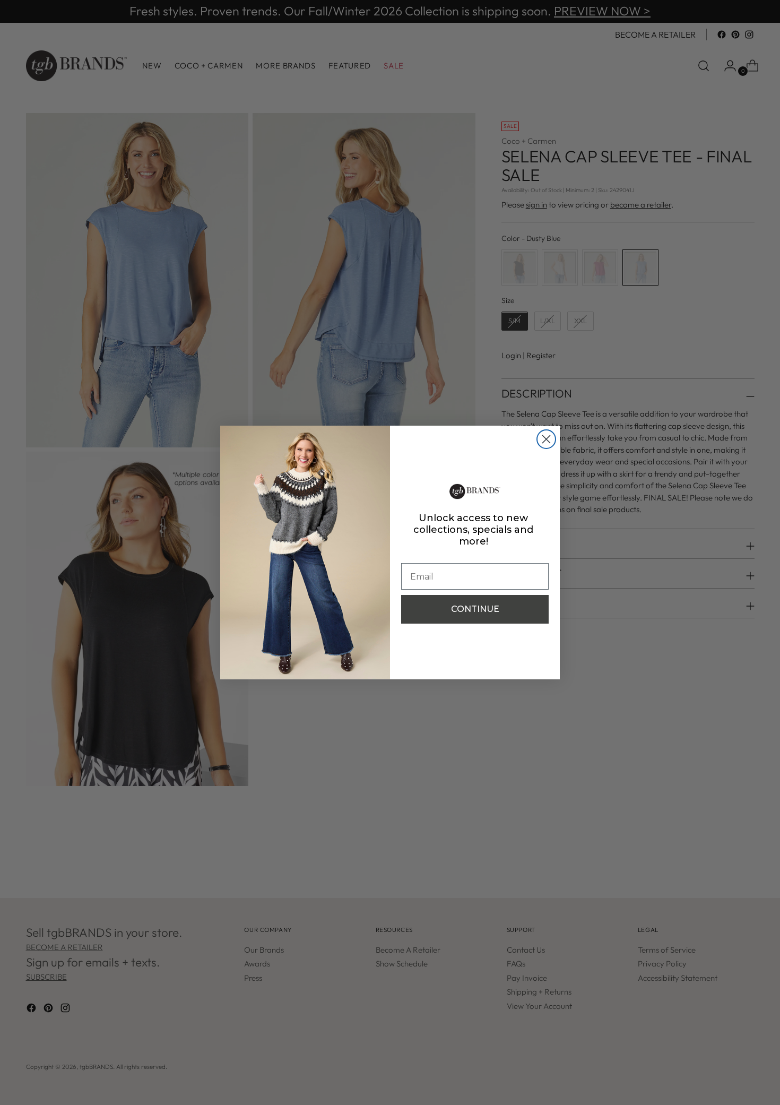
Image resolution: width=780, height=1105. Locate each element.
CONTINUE (475, 609)
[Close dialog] (546, 439)
